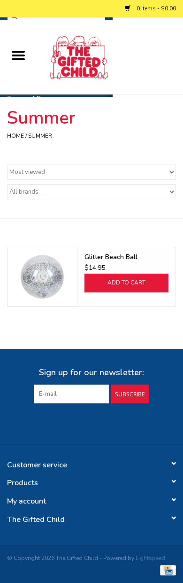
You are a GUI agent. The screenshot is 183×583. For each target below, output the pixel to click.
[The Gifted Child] (110, 56)
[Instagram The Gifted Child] (99, 422)
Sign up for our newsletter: (91, 373)
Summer (40, 136)
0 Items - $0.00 (155, 8)
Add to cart (126, 282)
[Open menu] (18, 55)
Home (15, 136)
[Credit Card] (166, 570)
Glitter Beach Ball (110, 256)
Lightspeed (150, 558)
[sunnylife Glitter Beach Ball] (42, 276)
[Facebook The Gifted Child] (83, 422)
